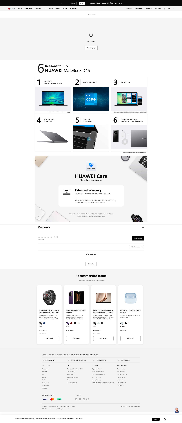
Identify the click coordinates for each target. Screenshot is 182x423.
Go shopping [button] (91, 48)
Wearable (38, 8)
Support (129, 8)
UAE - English (126, 406)
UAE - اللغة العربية (135, 406)
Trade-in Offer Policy (72, 377)
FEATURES (91, 15)
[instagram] (87, 399)
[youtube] (84, 399)
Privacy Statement (64, 406)
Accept (156, 419)
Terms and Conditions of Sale (75, 369)
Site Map (44, 406)
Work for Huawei (121, 382)
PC (45, 8)
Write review (138, 238)
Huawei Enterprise (122, 374)
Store (20, 8)
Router (65, 8)
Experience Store (96, 369)
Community (148, 8)
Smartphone (29, 8)
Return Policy (70, 374)
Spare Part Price (96, 377)
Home (44, 355)
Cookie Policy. (78, 418)
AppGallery (73, 8)
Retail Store (138, 8)
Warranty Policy (96, 380)
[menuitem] (20, 8)
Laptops (51, 355)
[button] (164, 8)
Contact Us (120, 385)
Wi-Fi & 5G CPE (46, 382)
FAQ (68, 380)
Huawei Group (121, 380)
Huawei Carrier (121, 377)
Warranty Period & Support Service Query (103, 382)
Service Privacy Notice (98, 371)
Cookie (73, 406)
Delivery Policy (71, 371)
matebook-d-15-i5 (62, 355)
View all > (91, 264)
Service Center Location (98, 374)
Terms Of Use (52, 406)
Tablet (51, 8)
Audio (58, 8)
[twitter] (80, 399)
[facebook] (76, 399)
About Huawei (121, 369)
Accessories (45, 385)
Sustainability (121, 371)
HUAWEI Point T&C (72, 382)
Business (158, 8)
